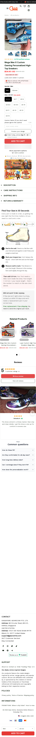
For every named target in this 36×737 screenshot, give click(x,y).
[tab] (16, 354)
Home (6, 15)
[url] (11, 635)
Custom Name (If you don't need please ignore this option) (16, 121)
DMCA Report (6, 716)
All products (14, 15)
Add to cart (18, 733)
